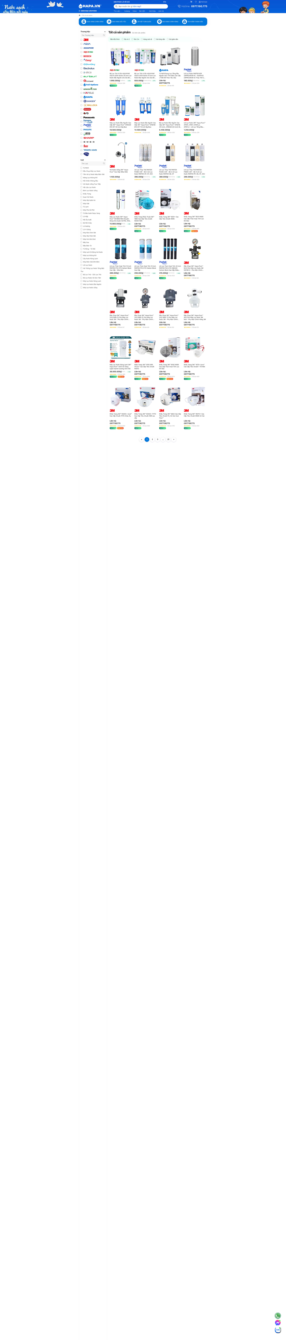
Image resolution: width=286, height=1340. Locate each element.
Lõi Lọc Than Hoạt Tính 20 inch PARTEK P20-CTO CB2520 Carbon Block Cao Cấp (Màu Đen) (170, 268)
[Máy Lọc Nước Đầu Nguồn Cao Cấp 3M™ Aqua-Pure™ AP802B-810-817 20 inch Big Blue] (121, 106)
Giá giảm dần (173, 39)
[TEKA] (93, 146)
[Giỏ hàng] (191, 2)
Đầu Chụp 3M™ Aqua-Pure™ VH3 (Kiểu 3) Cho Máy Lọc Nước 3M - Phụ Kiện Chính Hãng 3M (119, 317)
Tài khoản (204, 2)
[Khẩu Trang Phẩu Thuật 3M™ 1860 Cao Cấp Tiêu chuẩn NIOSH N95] (145, 200)
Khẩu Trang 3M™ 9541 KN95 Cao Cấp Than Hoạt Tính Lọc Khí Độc (194, 219)
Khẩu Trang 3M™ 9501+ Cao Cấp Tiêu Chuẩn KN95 (169, 218)
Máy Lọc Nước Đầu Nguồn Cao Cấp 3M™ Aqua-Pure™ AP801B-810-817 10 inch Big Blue (145, 125)
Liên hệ (161, 11)
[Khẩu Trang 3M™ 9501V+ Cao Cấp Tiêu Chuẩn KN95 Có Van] (195, 397)
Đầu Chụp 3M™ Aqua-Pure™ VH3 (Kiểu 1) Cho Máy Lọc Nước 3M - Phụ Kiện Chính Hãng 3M (168, 317)
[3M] (93, 40)
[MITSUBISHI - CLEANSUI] (93, 110)
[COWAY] (93, 65)
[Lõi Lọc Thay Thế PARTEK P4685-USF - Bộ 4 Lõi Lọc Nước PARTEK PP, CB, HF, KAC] (195, 153)
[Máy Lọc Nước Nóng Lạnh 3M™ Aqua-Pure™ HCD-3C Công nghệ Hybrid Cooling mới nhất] (121, 347)
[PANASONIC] (93, 118)
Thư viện (117, 11)
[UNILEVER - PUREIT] (93, 154)
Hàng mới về (147, 39)
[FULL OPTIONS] (93, 85)
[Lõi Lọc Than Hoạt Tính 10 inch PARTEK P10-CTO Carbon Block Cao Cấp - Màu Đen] (121, 249)
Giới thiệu (152, 11)
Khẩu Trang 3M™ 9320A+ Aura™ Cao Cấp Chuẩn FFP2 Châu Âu (121, 415)
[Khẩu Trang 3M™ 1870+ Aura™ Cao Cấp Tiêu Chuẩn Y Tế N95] (195, 347)
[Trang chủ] (80, 15)
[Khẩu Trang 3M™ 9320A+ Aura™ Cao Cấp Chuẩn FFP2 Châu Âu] (121, 397)
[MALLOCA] (93, 105)
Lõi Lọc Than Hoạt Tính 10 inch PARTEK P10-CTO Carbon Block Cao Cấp (145, 268)
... (163, 439)
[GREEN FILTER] (93, 89)
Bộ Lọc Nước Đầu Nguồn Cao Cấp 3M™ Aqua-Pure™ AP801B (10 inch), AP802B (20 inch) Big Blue (170, 125)
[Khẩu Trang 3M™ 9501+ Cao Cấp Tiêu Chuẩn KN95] (170, 200)
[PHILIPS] (93, 130)
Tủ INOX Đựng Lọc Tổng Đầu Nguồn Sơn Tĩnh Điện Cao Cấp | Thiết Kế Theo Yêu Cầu (170, 75)
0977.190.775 (199, 6)
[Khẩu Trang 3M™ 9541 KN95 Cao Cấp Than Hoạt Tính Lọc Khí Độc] (195, 200)
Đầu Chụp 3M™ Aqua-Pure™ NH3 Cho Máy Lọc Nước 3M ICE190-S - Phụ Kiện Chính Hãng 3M (193, 268)
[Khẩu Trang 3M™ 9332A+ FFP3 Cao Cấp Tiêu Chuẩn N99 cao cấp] (145, 397)
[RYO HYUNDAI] (93, 134)
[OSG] (93, 114)
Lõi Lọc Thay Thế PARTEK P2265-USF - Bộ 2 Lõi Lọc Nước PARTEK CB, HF (168, 172)
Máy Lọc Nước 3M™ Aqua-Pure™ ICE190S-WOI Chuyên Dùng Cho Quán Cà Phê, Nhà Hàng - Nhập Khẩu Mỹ (120, 219)
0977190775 (164, 83)
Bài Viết (142, 11)
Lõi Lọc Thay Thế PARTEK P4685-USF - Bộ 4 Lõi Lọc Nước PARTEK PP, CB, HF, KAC (194, 172)
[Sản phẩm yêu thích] (196, 2)
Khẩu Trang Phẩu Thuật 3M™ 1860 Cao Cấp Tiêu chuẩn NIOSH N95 (144, 219)
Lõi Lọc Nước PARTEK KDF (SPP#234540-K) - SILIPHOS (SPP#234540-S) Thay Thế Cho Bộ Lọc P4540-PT (195, 76)
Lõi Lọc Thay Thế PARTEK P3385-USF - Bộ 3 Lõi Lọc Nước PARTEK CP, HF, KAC (143, 172)
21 (168, 439)
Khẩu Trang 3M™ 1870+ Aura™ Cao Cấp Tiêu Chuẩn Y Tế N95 (194, 366)
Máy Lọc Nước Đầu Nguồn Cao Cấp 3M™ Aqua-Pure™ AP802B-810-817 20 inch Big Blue (120, 125)
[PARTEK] (93, 126)
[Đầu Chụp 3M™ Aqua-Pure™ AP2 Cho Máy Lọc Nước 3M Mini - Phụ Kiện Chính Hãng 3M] (195, 298)
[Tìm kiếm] (116, 6)
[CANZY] (93, 60)
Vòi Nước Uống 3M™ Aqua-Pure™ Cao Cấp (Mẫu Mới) (119, 171)
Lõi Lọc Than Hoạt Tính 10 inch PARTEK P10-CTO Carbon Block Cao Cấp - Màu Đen (120, 268)
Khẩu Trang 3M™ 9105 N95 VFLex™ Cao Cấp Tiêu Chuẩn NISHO (144, 367)
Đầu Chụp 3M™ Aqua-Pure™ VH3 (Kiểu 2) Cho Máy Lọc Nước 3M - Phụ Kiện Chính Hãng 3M (144, 317)
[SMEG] (93, 142)
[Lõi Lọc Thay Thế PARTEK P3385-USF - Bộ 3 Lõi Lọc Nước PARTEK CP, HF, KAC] (145, 153)
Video (134, 11)
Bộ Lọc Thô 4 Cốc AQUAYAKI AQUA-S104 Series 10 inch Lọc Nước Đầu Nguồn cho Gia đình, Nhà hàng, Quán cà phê (145, 76)
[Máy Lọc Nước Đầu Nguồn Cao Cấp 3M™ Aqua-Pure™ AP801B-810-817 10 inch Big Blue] (145, 106)
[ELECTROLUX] (93, 69)
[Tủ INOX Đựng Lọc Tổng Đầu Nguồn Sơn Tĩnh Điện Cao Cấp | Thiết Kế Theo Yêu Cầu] (170, 56)
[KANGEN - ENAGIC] (93, 101)
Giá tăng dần (160, 39)
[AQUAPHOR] (93, 48)
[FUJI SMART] (93, 81)
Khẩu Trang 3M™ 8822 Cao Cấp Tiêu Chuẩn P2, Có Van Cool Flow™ (170, 416)
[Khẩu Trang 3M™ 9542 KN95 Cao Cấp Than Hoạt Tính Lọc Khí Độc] (170, 347)
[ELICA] (93, 73)
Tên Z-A (136, 39)
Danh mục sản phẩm (89, 11)
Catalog (127, 11)
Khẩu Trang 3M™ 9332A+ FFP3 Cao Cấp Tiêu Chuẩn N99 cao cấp (145, 416)
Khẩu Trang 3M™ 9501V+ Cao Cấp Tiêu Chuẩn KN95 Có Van (194, 415)
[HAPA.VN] (90, 6)
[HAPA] (93, 97)
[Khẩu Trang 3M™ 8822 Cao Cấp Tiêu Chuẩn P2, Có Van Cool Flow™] (170, 397)
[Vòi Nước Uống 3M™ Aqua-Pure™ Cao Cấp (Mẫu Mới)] (121, 153)
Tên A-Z (127, 39)
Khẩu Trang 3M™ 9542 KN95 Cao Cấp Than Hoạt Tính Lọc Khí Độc (169, 367)
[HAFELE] (93, 93)
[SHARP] (93, 138)
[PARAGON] (93, 122)
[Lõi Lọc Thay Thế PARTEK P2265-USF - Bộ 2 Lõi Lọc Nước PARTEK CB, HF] (170, 153)
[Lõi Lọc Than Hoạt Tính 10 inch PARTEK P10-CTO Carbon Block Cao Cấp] (145, 249)
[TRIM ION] (93, 150)
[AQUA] (93, 44)
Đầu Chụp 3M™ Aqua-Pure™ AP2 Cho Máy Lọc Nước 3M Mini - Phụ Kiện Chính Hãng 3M (195, 317)
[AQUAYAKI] (93, 52)
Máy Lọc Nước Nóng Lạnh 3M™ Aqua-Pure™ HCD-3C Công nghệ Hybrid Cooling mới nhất (120, 367)
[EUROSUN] (93, 77)
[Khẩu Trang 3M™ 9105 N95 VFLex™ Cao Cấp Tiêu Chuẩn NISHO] (145, 347)
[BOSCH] (93, 56)
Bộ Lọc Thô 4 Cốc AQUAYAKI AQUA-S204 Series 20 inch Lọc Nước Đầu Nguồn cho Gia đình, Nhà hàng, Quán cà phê (120, 76)
